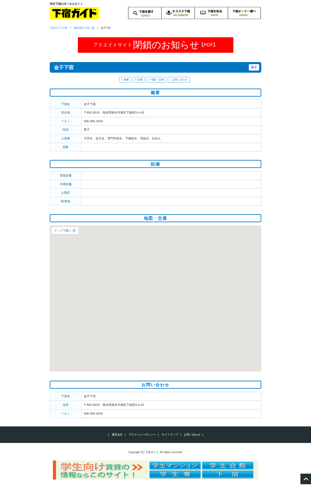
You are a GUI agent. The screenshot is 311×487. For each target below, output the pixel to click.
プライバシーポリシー (142, 434)
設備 (140, 79)
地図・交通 (157, 79)
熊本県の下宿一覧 (84, 27)
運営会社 (117, 434)
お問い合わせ (179, 79)
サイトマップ (170, 434)
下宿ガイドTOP (58, 27)
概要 (126, 79)
